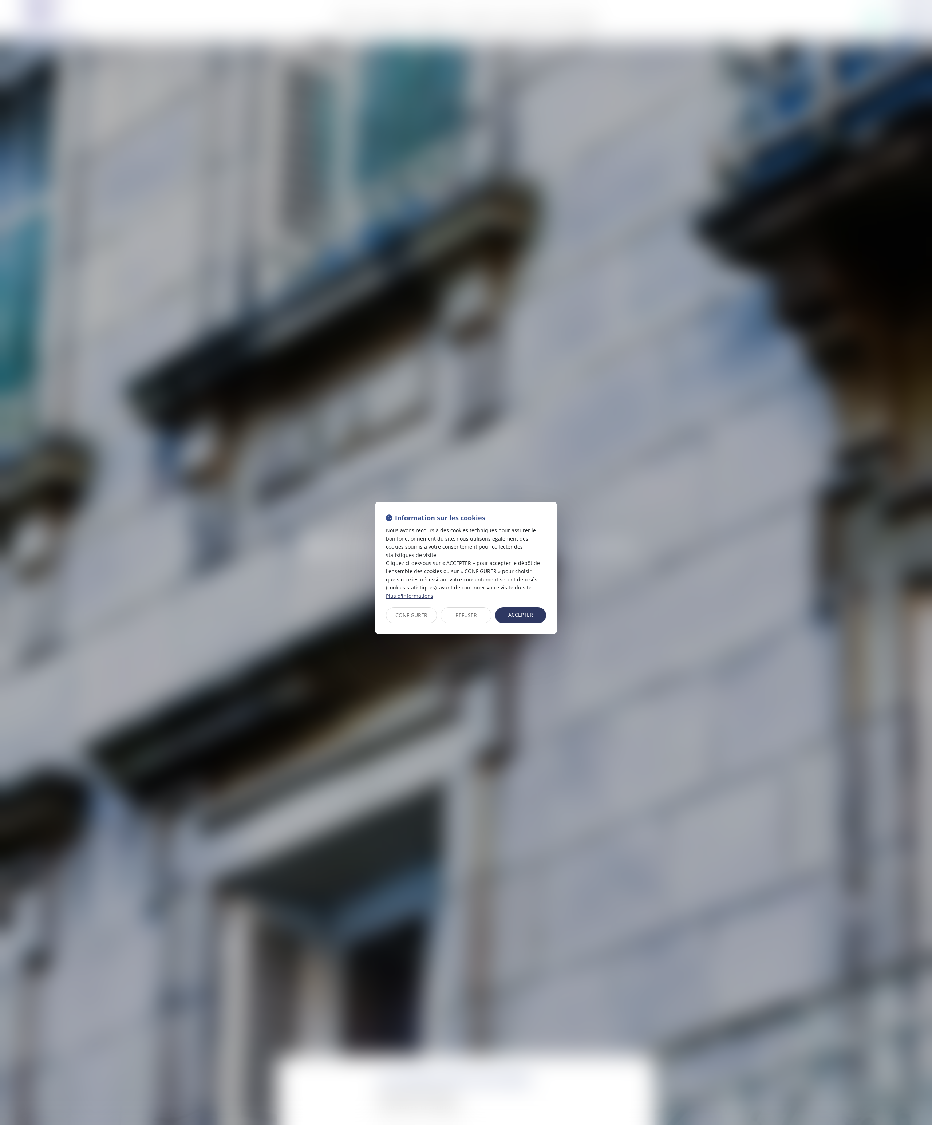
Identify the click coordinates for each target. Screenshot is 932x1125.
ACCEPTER (520, 614)
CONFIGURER (411, 615)
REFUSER (466, 615)
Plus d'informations (409, 595)
